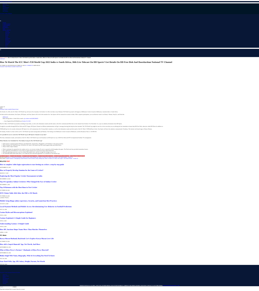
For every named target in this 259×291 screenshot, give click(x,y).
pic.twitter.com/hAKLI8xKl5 (31, 118)
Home (4, 22)
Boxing (7, 35)
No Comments (29, 65)
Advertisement (6, 7)
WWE (6, 36)
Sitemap (4, 283)
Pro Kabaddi (8, 41)
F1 (6, 45)
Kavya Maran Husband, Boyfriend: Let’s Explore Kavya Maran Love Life (27, 238)
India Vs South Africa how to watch (29, 156)
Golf (6, 47)
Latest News (6, 24)
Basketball (7, 32)
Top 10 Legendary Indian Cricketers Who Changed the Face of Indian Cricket (28, 182)
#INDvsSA (5, 117)
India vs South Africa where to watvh (62, 156)
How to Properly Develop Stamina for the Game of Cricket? (21, 170)
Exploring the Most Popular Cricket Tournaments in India (21, 176)
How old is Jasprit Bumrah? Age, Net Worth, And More (20, 244)
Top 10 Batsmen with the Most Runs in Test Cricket (18, 187)
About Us (5, 4)
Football (6, 27)
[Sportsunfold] (35, 20)
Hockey (7, 39)
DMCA (4, 6)
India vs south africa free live (15, 156)
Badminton (7, 38)
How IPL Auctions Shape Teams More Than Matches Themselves (23, 229)
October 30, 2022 (26, 121)
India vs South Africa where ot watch (45, 156)
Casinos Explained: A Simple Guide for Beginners (18, 218)
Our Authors (5, 11)
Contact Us (5, 10)
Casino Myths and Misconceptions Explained (16, 212)
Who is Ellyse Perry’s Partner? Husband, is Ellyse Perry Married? (24, 250)
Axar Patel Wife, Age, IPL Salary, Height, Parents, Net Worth (22, 261)
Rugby (6, 44)
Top (4, 28)
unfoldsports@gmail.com (171, 285)
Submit (14, 286)
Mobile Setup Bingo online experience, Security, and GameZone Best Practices (28, 201)
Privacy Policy (6, 5)
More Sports (7, 30)
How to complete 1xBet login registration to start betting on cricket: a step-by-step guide (32, 164)
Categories (6, 25)
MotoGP (7, 33)
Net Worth (7, 42)
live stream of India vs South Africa (77, 156)
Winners (7, 43)
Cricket (5, 26)
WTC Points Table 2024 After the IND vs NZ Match (18, 193)
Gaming (7, 31)
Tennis (6, 37)
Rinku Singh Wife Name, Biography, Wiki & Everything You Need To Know (27, 256)
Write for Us (5, 8)
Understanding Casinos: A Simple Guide (14, 224)
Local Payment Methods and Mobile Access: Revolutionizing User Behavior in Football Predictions (36, 206)
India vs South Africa (4, 156)
